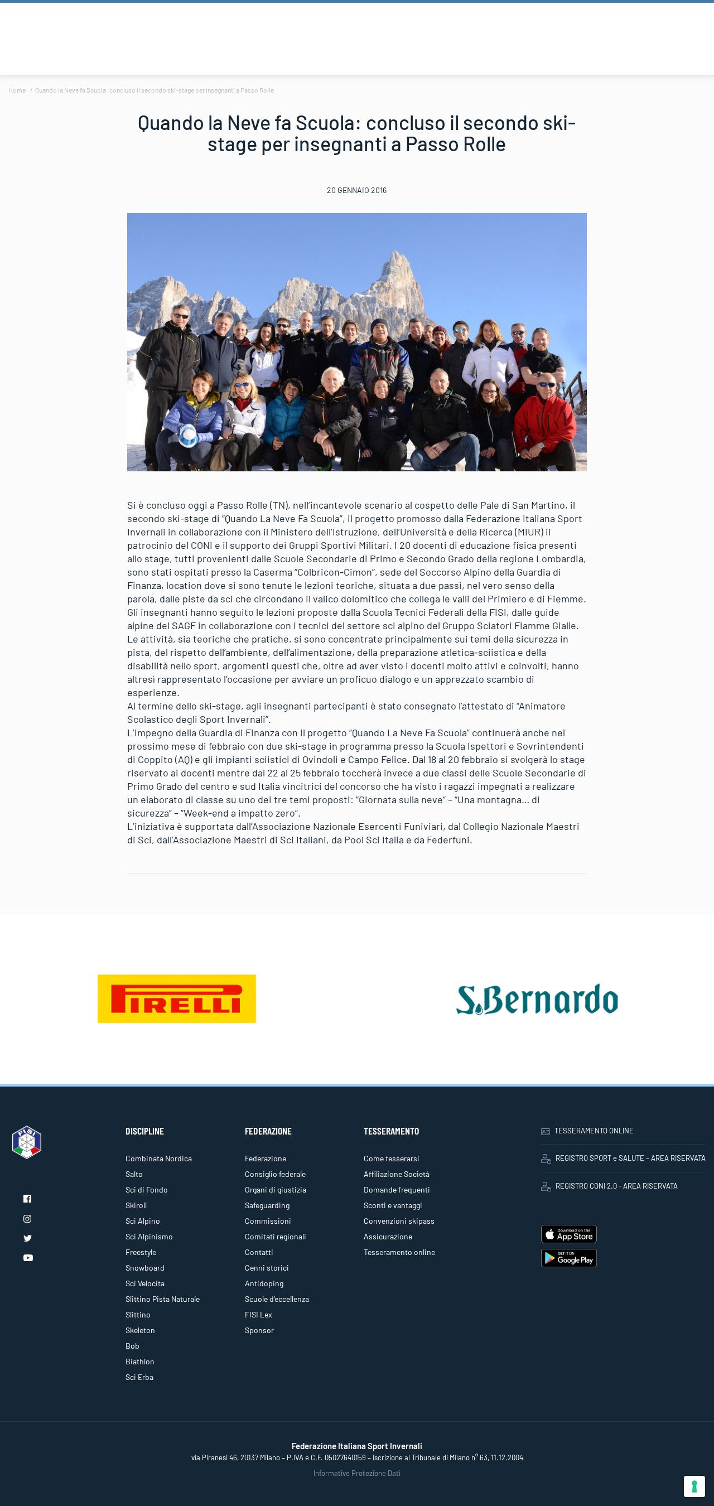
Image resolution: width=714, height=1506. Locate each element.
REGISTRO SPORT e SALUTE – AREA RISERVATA (631, 1157)
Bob (132, 1345)
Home (17, 90)
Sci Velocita (145, 1283)
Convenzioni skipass (399, 1220)
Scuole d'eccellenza (277, 1299)
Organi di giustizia (275, 1189)
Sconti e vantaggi (393, 1205)
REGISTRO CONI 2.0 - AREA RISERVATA (617, 1185)
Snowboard (145, 1267)
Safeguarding (267, 1205)
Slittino (138, 1314)
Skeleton (140, 1330)
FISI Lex (258, 1314)
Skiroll (136, 1205)
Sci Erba (139, 1377)
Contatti (259, 1252)
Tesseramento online (399, 1252)
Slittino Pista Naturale (163, 1299)
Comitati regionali (275, 1236)
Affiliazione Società (397, 1174)
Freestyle (141, 1252)
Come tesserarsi (391, 1158)
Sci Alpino (143, 1220)
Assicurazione (388, 1236)
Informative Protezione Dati (357, 1473)
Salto (134, 1174)
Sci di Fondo (147, 1189)
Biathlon (140, 1361)
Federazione (265, 1158)
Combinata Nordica (159, 1158)
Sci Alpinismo (149, 1236)
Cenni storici (267, 1267)
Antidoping (264, 1283)
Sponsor (259, 1330)
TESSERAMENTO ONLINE (594, 1130)
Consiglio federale (275, 1174)
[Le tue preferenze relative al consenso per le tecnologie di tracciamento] (694, 1486)
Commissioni (268, 1220)
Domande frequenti (397, 1189)
